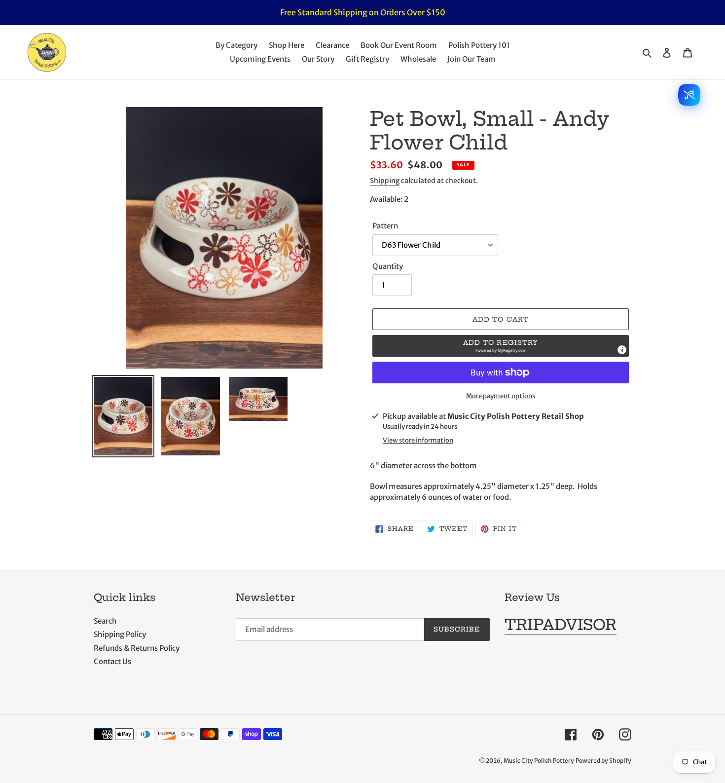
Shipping (384, 180)
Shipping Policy (120, 634)
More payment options (500, 396)
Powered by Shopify (603, 760)
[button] (500, 346)
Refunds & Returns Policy (137, 648)
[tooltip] (621, 349)
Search (105, 621)
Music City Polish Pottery (539, 760)
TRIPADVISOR (560, 624)
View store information (418, 440)
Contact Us (112, 661)
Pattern (385, 225)
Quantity (387, 266)
